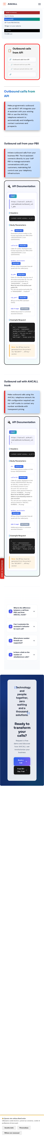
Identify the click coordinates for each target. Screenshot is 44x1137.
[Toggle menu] (39, 4)
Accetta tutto (9, 1128)
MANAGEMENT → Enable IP (21, 291)
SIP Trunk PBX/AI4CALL (12, 22)
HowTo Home (9, 16)
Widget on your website (13, 26)
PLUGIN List (8, 34)
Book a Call (20, 761)
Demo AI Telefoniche (2, 568)
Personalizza (24, 1128)
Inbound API (9, 19)
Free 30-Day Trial (21, 770)
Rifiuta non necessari (12, 1133)
